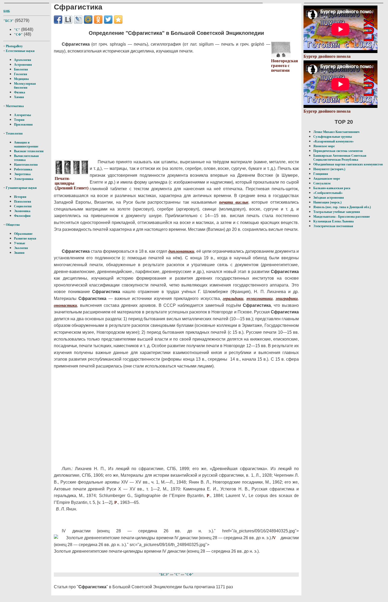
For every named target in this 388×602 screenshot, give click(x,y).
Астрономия (23, 64)
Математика (15, 106)
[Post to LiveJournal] (78, 19)
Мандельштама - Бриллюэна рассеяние (341, 216)
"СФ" (18, 34)
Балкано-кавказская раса (331, 188)
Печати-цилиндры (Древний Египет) (71, 183)
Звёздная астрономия (328, 197)
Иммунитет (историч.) (329, 169)
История (20, 197)
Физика (19, 92)
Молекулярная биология (25, 85)
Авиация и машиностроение (26, 144)
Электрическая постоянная (333, 226)
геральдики (233, 298)
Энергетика (22, 174)
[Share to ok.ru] (98, 19)
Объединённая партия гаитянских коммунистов (348, 164)
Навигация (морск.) (327, 202)
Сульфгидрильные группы (332, 136)
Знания (19, 253)
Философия (22, 216)
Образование (23, 234)
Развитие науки (25, 238)
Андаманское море (326, 178)
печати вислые (233, 202)
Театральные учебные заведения (336, 212)
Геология (20, 74)
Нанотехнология (26, 164)
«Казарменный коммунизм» (333, 141)
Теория (19, 120)
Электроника (23, 179)
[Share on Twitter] (108, 19)
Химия (19, 97)
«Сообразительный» (328, 193)
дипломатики (181, 251)
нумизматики (260, 298)
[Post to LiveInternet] (68, 19)
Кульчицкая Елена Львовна (333, 221)
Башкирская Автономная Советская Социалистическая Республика (339, 157)
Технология (14, 133)
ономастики (65, 305)
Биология (21, 69)
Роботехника (23, 169)
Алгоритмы (22, 115)
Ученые (19, 243)
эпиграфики (287, 298)
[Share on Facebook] (58, 19)
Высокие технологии (29, 151)
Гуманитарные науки (21, 188)
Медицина (21, 79)
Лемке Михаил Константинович (336, 132)
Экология (21, 248)
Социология (23, 206)
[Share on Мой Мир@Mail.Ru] (88, 19)
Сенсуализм (321, 183)
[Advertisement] (162, 110)
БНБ (6, 11)
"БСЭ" (8, 21)
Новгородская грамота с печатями (284, 66)
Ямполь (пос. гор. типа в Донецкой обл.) (342, 207)
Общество (13, 225)
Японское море (324, 146)
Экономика (22, 211)
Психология (22, 201)
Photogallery (14, 46)
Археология (22, 60)
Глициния (320, 174)
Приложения (23, 124)
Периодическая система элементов (338, 151)
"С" (17, 30)
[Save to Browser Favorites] (118, 19)
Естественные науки (20, 51)
